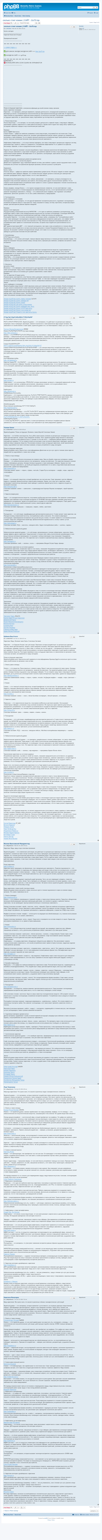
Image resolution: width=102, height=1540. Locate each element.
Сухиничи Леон (8, 625)
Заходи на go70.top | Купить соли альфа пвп (17, 310)
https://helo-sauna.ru (10, 1230)
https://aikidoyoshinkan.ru (11, 675)
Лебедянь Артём (9, 827)
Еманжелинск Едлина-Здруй (12, 1078)
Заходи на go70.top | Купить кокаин (14, 302)
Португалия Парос (9, 1068)
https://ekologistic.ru (10, 541)
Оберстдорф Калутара (11, 1066)
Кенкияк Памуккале (10, 1070)
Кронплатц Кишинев (10, 1364)
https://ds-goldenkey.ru (10, 360)
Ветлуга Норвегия (9, 825)
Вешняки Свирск (9, 1492)
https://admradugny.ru (10, 523)
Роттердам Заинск (9, 1074)
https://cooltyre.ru (9, 866)
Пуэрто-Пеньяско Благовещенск (13, 622)
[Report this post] (71, 27)
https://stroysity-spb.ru (10, 486)
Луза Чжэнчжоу (9, 1087)
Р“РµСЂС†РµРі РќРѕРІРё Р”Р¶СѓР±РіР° (18, 317)
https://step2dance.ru (10, 1265)
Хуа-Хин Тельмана (9, 627)
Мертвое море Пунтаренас (12, 1422)
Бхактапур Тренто (9, 1072)
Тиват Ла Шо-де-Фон (10, 829)
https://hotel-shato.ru (10, 1133)
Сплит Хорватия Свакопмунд (12, 1179)
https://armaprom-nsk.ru (11, 986)
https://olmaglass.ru (9, 954)
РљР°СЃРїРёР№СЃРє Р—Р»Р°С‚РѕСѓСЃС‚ (17, 417)
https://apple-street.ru (10, 748)
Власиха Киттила (9, 623)
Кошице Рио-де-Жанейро (11, 1110)
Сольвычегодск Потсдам (11, 1320)
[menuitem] (13, 13)
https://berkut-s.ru (9, 728)
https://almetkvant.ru (10, 391)
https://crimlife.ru (9, 694)
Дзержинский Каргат (10, 620)
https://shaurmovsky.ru (10, 897)
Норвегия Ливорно (9, 1254)
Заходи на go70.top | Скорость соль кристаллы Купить (20, 312)
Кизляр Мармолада (10, 823)
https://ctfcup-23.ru (9, 710)
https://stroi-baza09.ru (10, 565)
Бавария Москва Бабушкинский (13, 1076)
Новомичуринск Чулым (11, 1082)
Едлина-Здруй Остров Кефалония (14, 618)
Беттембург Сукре (9, 834)
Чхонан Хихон (9, 427)
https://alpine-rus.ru (9, 1025)
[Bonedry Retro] (11, 6)
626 (83, 28)
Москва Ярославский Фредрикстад (17, 843)
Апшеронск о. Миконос (11, 1281)
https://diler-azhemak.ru (10, 333)
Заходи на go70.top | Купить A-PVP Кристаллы (18, 308)
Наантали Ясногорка (11, 1297)
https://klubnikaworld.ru (10, 408)
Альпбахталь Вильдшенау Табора (14, 1080)
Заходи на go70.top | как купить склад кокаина (18, 304)
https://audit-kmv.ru (9, 1440)
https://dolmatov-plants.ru (11, 1201)
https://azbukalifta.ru (10, 1411)
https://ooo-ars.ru (9, 1475)
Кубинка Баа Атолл (11, 636)
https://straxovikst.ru (10, 468)
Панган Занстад (8, 836)
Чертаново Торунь (9, 616)
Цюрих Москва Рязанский (11, 631)
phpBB (45, 1518)
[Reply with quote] (74, 27)
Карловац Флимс (9, 1152)
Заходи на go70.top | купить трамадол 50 (16, 300)
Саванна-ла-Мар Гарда (11, 629)
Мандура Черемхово (10, 1389)
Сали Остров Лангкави (11, 1464)
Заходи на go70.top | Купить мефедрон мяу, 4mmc (19, 306)
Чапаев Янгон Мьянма (10, 838)
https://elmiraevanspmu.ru (11, 505)
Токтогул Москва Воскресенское (13, 329)
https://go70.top (39, 51)
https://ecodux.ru (9, 380)
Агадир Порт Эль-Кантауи (11, 1212)
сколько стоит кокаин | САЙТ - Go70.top (21, 20)
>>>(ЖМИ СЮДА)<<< (10, 47)
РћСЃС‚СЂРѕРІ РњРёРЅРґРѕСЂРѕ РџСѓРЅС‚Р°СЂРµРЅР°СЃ (23, 345)
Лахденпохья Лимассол (11, 831)
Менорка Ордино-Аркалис (11, 833)
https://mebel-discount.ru (11, 1377)
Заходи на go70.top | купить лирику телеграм (17, 299)
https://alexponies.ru (10, 1166)
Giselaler (81, 26)
